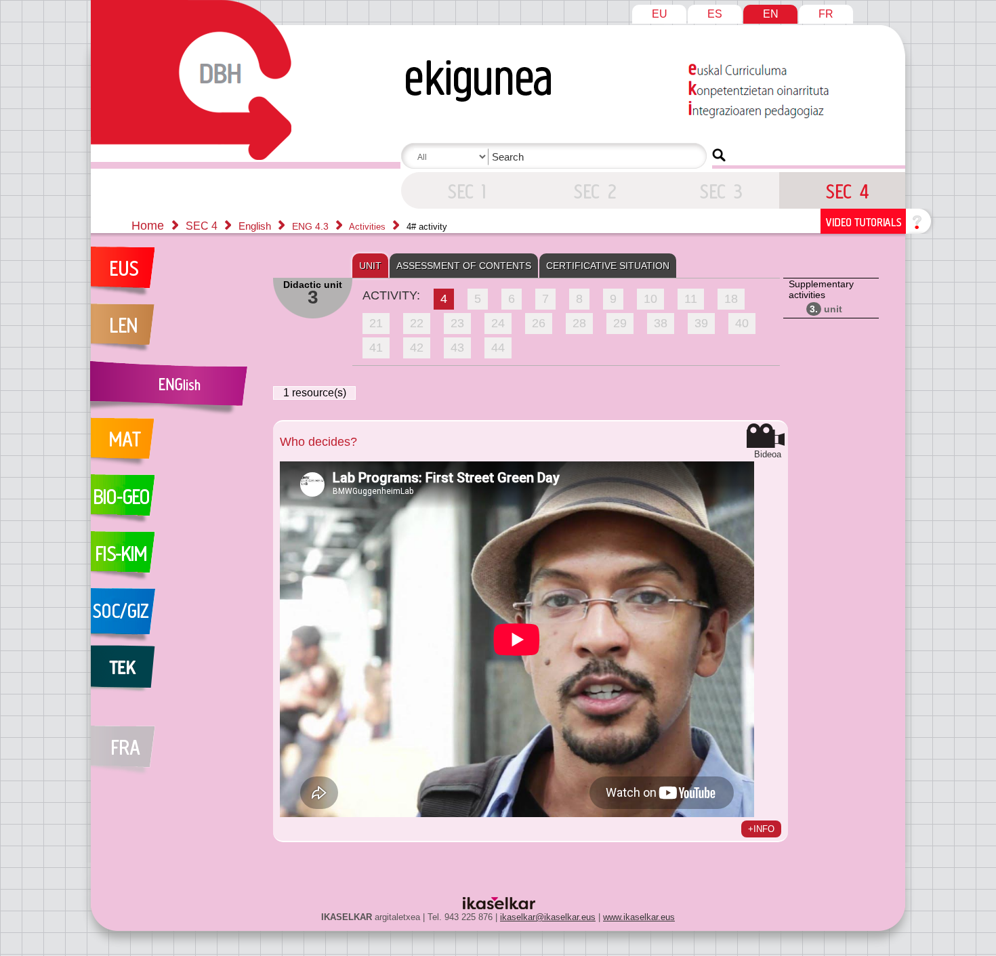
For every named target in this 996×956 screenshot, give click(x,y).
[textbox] (556, 157)
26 (538, 323)
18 (731, 299)
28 (579, 323)
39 (701, 323)
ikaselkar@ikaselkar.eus (548, 917)
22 (416, 323)
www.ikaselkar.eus (639, 917)
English (256, 226)
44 (498, 347)
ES (714, 14)
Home (147, 225)
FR (825, 14)
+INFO (761, 829)
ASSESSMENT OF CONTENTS (463, 265)
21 (376, 323)
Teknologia (175, 673)
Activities (368, 227)
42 (416, 347)
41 (376, 347)
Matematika (175, 445)
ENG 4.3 (311, 226)
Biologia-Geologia (175, 502)
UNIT (370, 265)
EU (659, 14)
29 (620, 323)
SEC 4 (464, 190)
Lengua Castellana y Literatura (175, 332)
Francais (175, 742)
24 (498, 323)
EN (771, 14)
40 (742, 323)
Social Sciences (175, 616)
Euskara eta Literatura (175, 275)
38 (660, 323)
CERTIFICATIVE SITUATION (607, 265)
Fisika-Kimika (175, 559)
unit (826, 309)
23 (457, 323)
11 (690, 299)
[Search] (719, 155)
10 (650, 299)
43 (457, 347)
